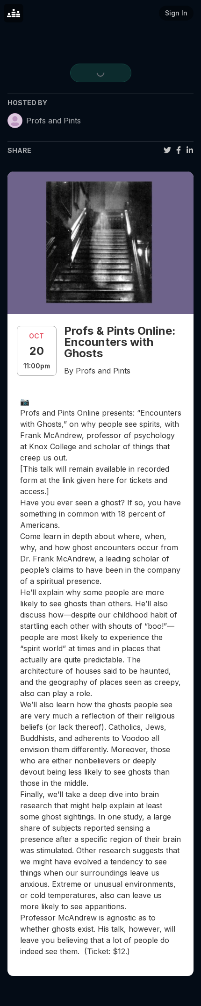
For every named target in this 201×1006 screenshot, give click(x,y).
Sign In (176, 13)
